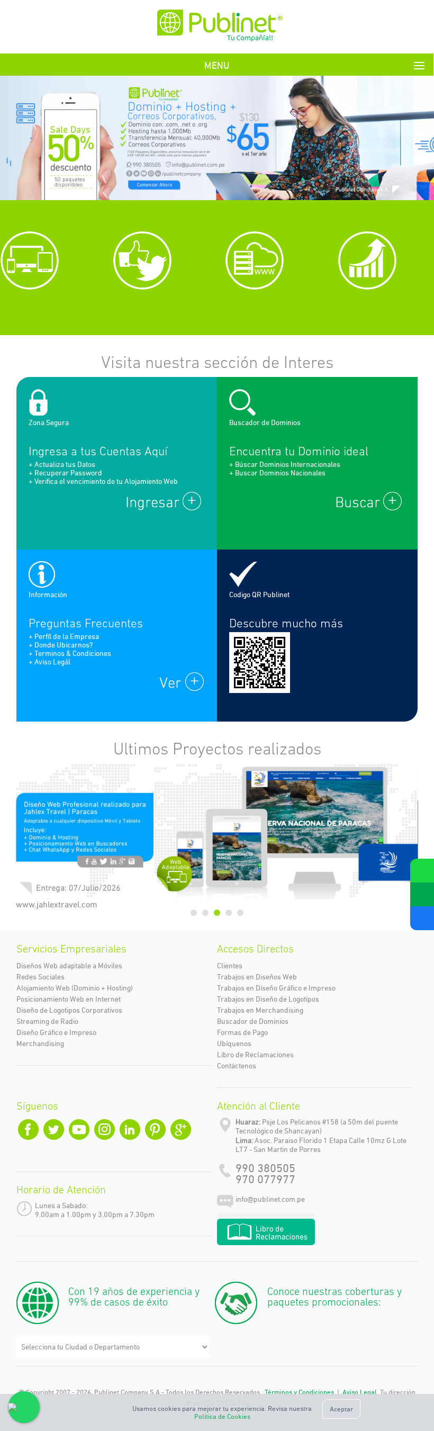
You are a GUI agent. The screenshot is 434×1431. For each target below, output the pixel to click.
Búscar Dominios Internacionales (287, 464)
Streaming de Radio (47, 1021)
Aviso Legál (52, 662)
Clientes (229, 965)
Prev (28, 140)
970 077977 (265, 1179)
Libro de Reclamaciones (255, 1054)
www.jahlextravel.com (56, 904)
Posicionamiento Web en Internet (68, 999)
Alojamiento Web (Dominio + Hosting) (74, 988)
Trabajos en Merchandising (260, 1010)
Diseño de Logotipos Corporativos (69, 1010)
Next (406, 140)
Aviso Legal (359, 1392)
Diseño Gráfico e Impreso (56, 1032)
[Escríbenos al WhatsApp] (422, 871)
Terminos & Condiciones (72, 653)
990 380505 (265, 1168)
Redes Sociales (40, 977)
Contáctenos (236, 1065)
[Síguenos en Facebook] (422, 918)
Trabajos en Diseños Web (257, 977)
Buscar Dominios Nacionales (280, 473)
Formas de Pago (242, 1032)
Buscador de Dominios (252, 1021)
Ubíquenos (234, 1043)
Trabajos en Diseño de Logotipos (268, 999)
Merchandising (40, 1043)
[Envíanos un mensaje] (422, 894)
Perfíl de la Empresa (66, 636)
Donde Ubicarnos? (63, 645)
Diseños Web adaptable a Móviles (69, 965)
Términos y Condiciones (299, 1392)
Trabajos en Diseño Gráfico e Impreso (276, 988)
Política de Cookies (222, 1416)
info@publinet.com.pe (270, 1199)
